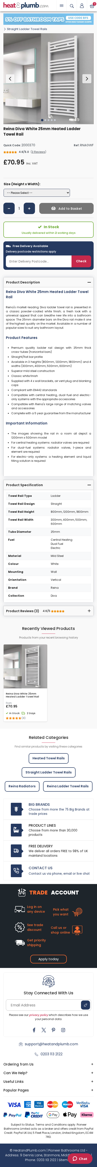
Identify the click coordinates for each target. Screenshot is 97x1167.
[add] (29, 208)
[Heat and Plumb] (25, 5)
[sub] (9, 208)
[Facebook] (34, 1030)
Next (86, 78)
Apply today (48, 959)
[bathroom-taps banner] (48, 19)
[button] (82, 5)
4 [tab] (52, 120)
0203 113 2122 (51, 1054)
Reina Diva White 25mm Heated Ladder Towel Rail (22, 695)
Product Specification (24, 485)
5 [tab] (55, 120)
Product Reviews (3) (28, 611)
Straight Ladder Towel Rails (27, 29)
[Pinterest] (53, 1030)
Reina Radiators (22, 786)
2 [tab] (45, 120)
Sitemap (65, 1160)
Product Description (23, 282)
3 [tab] (48, 120)
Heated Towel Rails (48, 758)
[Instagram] (63, 1030)
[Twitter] (43, 1030)
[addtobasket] (66, 208)
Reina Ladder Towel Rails (68, 786)
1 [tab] (42, 120)
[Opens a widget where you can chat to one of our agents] (79, 1159)
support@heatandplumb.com (51, 1044)
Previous (10, 78)
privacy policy (38, 1015)
